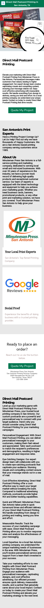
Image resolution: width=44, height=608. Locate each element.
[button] (37, 40)
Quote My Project (22, 110)
